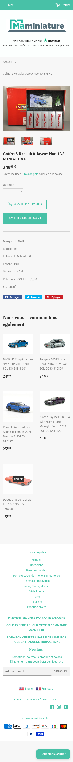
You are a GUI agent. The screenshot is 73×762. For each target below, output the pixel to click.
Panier (65, 5)
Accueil (7, 61)
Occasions (36, 565)
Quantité (8, 184)
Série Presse (36, 591)
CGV (53, 699)
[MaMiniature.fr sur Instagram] (59, 707)
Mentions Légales (37, 699)
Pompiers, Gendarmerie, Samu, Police (36, 575)
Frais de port (30, 174)
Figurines (36, 601)
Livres (36, 596)
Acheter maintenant (25, 218)
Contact (18, 699)
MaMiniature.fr (39, 718)
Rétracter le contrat (53, 754)
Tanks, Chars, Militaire (36, 586)
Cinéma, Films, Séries (37, 581)
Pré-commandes (36, 570)
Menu (11, 5)
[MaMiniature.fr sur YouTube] (66, 707)
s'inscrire (60, 671)
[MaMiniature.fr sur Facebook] (52, 707)
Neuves (36, 559)
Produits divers (36, 607)
